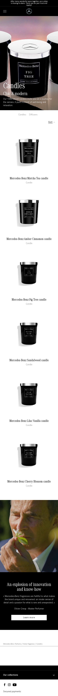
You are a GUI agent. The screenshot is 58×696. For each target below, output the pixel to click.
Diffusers (33, 114)
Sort (50, 122)
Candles (22, 114)
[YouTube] (15, 685)
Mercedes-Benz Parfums (12, 644)
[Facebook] (4, 684)
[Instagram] (9, 684)
